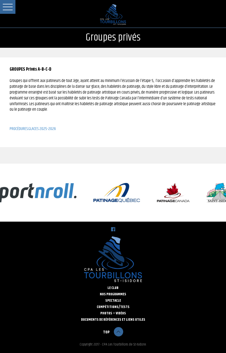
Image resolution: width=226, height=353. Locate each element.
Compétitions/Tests (113, 307)
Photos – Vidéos (113, 313)
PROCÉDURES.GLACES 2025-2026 (33, 129)
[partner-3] (115, 192)
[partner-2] (171, 192)
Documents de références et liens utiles (113, 320)
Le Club (113, 288)
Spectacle (113, 300)
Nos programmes (113, 294)
